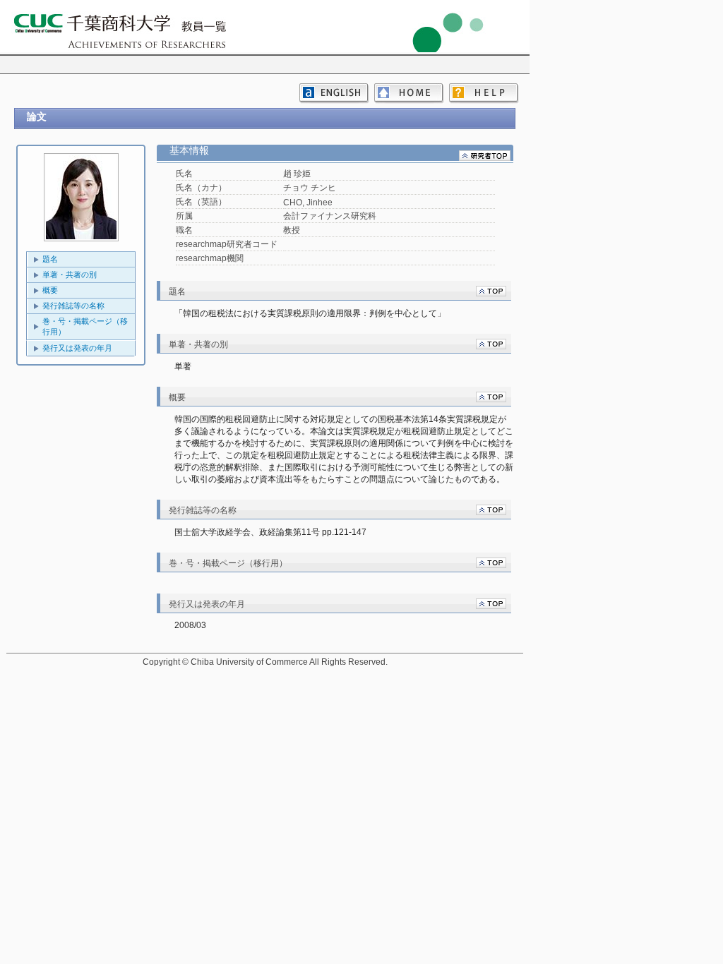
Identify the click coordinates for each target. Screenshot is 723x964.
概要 (50, 290)
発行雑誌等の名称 (73, 305)
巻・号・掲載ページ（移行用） (85, 326)
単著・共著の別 (69, 274)
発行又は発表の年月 (77, 348)
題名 (50, 259)
